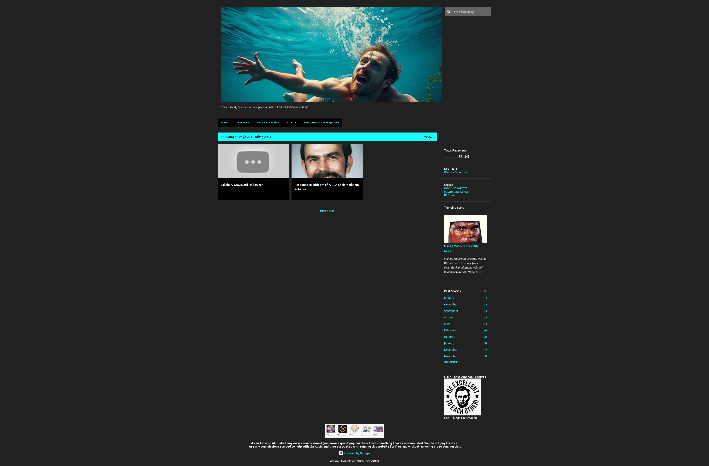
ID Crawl (449, 195)
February (450, 330)
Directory (242, 122)
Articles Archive (268, 122)
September (451, 311)
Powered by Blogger (356, 453)
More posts (327, 211)
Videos (291, 122)
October (449, 336)
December (451, 304)
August (448, 317)
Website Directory (455, 172)
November (451, 356)
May (447, 324)
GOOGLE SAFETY (455, 188)
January (449, 298)
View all (429, 137)
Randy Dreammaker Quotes (321, 122)
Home (224, 122)
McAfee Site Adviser (457, 191)
